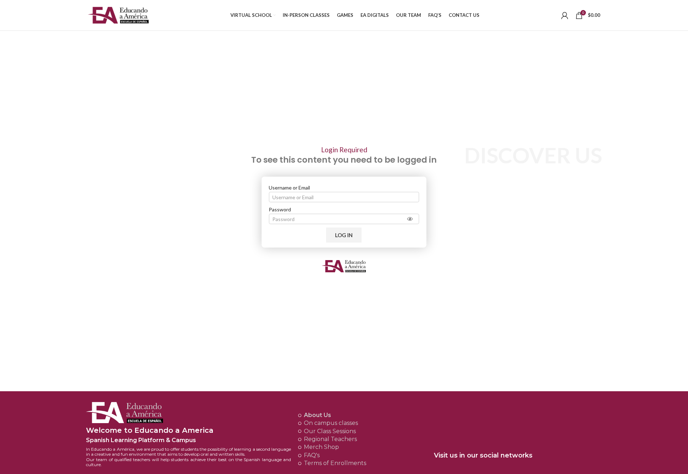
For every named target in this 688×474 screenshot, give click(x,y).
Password (280, 209)
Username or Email (289, 188)
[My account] (565, 15)
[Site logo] (118, 14)
